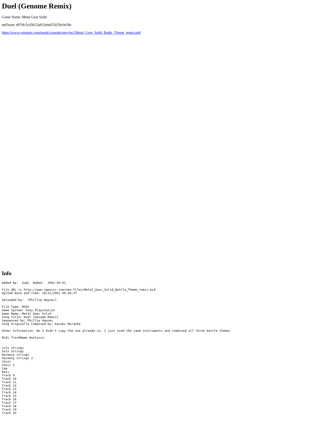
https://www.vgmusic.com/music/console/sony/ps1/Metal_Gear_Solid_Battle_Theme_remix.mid (71, 32)
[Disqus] (168, 92)
